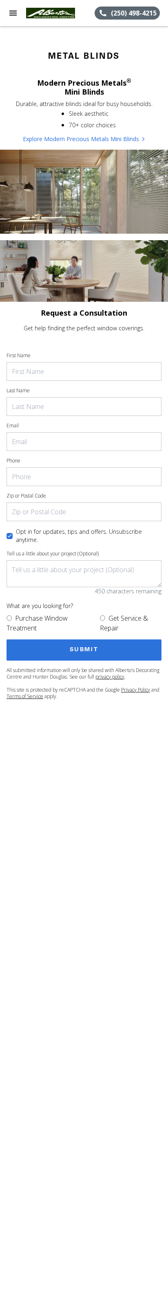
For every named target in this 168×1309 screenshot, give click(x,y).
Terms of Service (25, 696)
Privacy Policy (135, 689)
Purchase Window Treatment (37, 623)
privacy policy (109, 676)
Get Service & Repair (124, 623)
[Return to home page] (50, 13)
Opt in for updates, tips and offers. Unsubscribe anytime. (79, 536)
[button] (13, 13)
